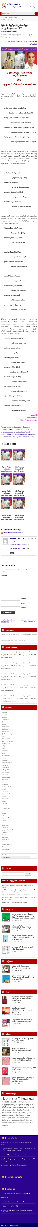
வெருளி (4, 842)
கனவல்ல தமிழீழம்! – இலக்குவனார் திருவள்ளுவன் (13, 640)
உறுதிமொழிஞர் (6, 743)
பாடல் (28, 427)
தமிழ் (14, 1110)
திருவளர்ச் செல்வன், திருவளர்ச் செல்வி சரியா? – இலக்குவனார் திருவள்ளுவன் (22, 998)
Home (9, 17)
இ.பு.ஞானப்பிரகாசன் (9, 1112)
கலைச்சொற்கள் (6, 755)
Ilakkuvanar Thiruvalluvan (18, 1098)
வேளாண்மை (5, 849)
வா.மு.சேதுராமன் (17, 437)
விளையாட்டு (5, 839)
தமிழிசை (4, 782)
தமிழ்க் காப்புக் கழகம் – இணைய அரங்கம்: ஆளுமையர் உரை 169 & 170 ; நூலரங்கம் (23, 977)
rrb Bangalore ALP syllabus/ (19, 549)
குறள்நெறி (5, 765)
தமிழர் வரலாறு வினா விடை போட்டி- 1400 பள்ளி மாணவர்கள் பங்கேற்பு (17, 1211)
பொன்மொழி (5, 825)
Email (23, 603)
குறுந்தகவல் (5, 767)
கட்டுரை (14, 17)
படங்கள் (4, 801)
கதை (3, 748)
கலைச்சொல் (17, 1120)
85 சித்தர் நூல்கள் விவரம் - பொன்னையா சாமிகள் (14, 1193)
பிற (3, 815)
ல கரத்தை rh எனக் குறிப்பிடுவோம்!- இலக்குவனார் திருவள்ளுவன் (22, 1010)
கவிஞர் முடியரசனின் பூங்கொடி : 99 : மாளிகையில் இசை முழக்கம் (23, 1059)
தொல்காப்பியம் (6, 794)
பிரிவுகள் (22, 881)
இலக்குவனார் (5, 731)
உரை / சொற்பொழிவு (7, 741)
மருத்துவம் (5, 827)
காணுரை (4, 760)
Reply (12, 553)
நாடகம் (4, 796)
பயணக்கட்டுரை (6, 808)
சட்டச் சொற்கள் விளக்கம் (22, 1118)
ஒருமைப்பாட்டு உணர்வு (20, 432)
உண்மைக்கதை (6, 739)
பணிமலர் (4, 803)
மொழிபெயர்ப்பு (6, 835)
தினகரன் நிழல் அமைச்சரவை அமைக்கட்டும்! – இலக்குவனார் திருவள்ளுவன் (19, 634)
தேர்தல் (4, 789)
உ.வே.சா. (4, 1118)
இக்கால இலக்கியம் (7, 722)
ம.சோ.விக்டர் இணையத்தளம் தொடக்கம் (11, 1202)
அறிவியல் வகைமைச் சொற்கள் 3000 (22, 1123)
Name (23, 598)
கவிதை (14, 427)
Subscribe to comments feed (13, 533)
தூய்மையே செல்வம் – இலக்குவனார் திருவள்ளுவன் (21, 1049)
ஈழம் (3, 736)
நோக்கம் (3, 1197)
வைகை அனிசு (29, 1107)
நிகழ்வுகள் (5, 799)
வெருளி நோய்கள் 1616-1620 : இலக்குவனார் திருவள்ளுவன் (15, 652)
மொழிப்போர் (5, 837)
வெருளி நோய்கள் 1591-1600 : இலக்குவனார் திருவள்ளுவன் (15, 695)
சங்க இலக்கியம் (6, 770)
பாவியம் (4, 813)
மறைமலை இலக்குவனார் (24, 1112)
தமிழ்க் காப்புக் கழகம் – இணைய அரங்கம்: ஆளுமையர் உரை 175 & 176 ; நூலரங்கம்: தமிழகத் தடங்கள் (19, 891)
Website (23, 607)
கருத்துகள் (13, 881)
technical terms (7, 1120)
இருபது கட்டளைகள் (7, 432)
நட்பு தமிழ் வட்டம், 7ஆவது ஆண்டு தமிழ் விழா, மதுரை (23, 948)
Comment (4, 575)
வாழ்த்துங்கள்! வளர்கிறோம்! (8, 1206)
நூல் (4, 1101)
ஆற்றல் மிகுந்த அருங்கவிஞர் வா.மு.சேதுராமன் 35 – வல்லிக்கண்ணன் (6, 495)
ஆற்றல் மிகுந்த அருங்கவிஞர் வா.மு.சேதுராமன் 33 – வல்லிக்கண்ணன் (6, 519)
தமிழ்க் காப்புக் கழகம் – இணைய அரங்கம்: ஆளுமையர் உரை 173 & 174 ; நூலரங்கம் (23, 937)
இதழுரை (4, 724)
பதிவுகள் (5, 881)
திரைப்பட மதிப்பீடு (7, 787)
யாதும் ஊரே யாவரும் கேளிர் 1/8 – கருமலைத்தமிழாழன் (28, 620)
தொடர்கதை (5, 791)
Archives (3, 854)
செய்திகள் (5, 775)
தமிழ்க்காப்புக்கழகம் (9, 1115)
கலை (3, 753)
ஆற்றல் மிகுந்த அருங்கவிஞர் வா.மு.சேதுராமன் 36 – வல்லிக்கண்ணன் (19, 471)
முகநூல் (4, 832)
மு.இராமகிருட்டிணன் (7, 830)
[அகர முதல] (19, 8)
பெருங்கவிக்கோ (30, 434)
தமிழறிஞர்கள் (22, 427)
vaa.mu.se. (11, 429)
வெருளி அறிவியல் (7, 844)
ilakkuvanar (12, 1101)
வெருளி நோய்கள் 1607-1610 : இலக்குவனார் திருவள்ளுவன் (15, 673)
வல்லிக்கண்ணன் (6, 437)
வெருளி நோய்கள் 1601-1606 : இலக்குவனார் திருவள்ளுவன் (15, 684)
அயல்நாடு (4, 712)
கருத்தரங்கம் (5, 751)
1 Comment (7, 37)
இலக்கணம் (5, 729)
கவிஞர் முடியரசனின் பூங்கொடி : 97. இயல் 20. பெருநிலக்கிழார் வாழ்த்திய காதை (24, 1079)
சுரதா (10, 1123)
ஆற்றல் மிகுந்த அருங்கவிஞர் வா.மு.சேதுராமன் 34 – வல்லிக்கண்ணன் (19, 495)
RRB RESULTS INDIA (17, 539)
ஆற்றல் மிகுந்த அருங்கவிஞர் (24, 429)
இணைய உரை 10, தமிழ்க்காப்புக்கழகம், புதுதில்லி (15, 902)
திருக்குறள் (5, 784)
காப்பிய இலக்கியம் (7, 763)
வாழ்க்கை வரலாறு (28, 437)
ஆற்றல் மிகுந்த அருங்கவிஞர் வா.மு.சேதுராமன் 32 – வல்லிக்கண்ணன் (19, 519)
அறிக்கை (4, 715)
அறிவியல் (4, 717)
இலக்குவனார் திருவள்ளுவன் (12, 35)
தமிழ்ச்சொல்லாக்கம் (22, 1110)
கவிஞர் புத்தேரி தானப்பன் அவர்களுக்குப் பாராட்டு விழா (16, 895)
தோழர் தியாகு (25, 1120)
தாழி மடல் (29, 1104)
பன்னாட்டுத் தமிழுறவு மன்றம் (16, 434)
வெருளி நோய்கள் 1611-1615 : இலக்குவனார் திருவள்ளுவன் (15, 663)
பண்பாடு (4, 806)
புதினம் (4, 820)
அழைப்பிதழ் (5, 719)
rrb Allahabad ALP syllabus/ (19, 544)
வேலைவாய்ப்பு (5, 847)
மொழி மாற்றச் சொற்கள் (23, 1115)
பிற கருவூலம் (5, 818)
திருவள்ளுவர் (7, 1110)
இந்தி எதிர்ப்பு (5, 727)
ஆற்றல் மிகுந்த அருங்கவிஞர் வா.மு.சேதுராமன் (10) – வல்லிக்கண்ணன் (8, 621)
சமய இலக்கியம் (6, 772)
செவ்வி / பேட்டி (6, 777)
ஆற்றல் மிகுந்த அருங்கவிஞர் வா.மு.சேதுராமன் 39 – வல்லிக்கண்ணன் (6, 471)
